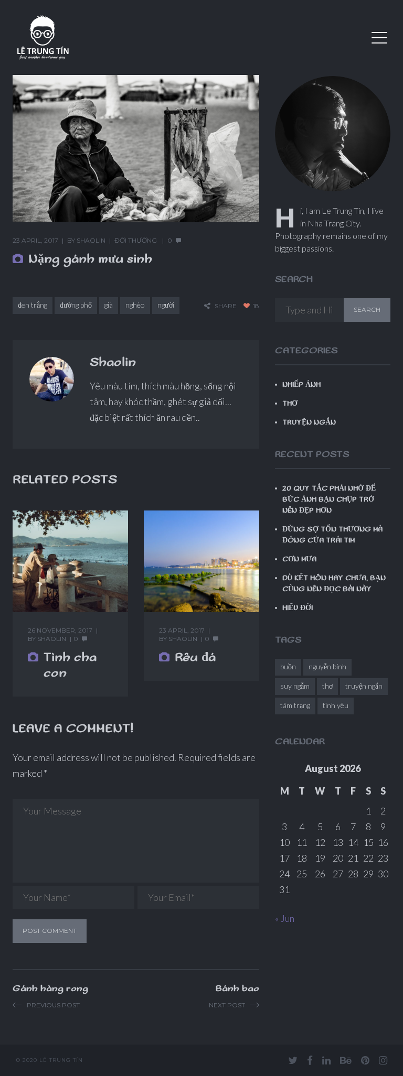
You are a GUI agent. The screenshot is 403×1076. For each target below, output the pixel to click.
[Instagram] (383, 1060)
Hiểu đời (297, 608)
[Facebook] (310, 1060)
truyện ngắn (364, 685)
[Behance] (346, 1060)
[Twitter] (293, 1060)
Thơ (290, 403)
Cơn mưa (299, 559)
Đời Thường (135, 240)
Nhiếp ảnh (301, 385)
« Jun (284, 918)
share (226, 306)
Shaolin (91, 240)
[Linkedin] (326, 1060)
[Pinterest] (365, 1060)
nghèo (135, 304)
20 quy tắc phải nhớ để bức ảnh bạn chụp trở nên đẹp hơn (329, 499)
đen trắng (32, 304)
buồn (288, 666)
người (165, 304)
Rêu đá (195, 657)
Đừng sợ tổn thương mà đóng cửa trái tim (332, 535)
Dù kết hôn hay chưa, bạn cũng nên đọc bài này (334, 583)
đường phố (76, 304)
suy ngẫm (295, 685)
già (108, 304)
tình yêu (335, 705)
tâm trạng (295, 705)
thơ (327, 685)
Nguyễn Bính (327, 666)
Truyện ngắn (309, 422)
